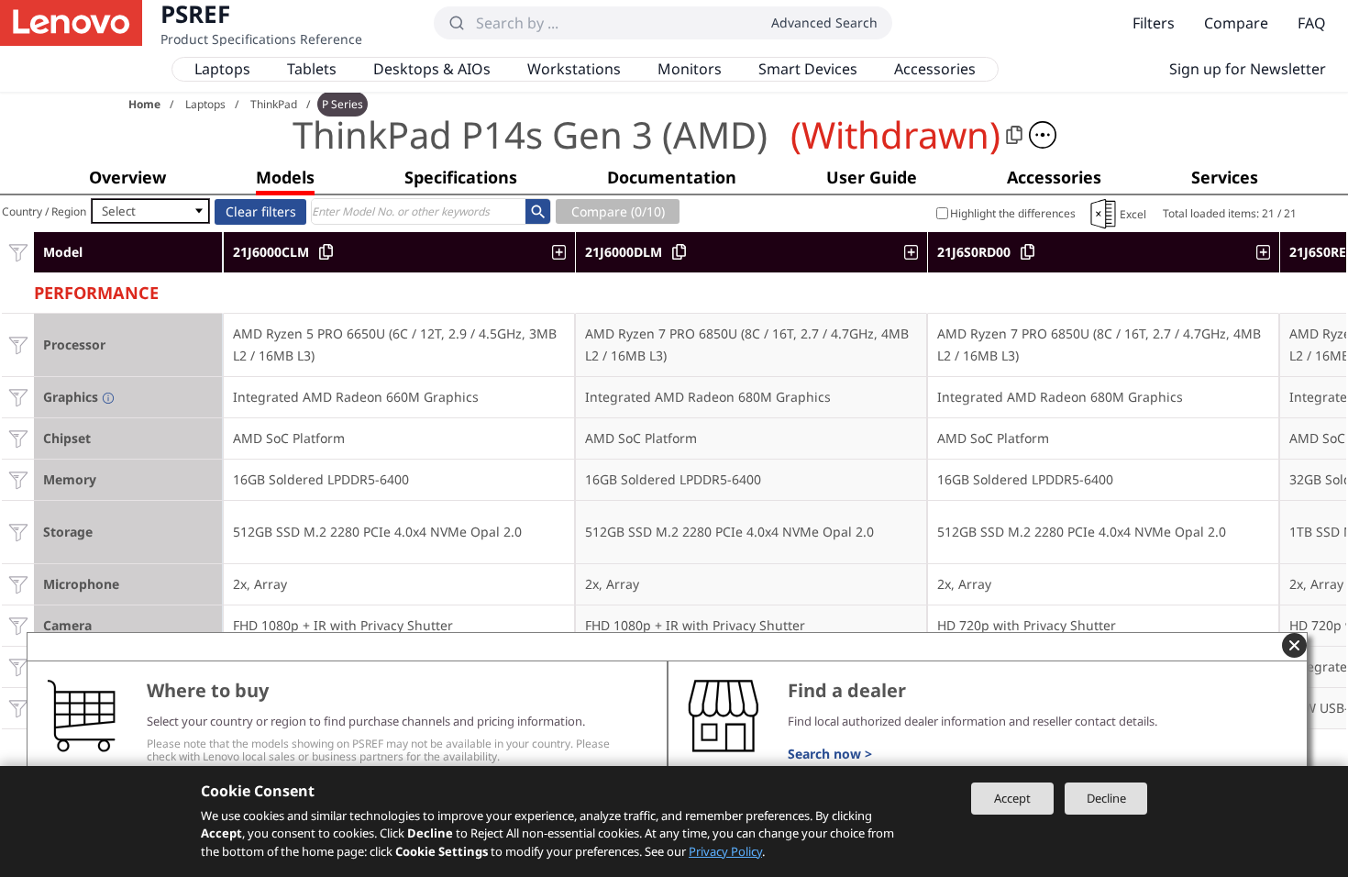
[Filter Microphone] (17, 583)
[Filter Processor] (17, 344)
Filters (1154, 23)
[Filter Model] (17, 251)
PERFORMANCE (96, 290)
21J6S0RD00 (974, 252)
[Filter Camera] (17, 625)
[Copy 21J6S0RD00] (1027, 252)
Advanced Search (824, 22)
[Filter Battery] (17, 666)
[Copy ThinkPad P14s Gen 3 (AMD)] (1014, 135)
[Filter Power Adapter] (17, 707)
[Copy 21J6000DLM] (679, 252)
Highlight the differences (1013, 213)
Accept (1012, 798)
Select (119, 211)
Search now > (830, 753)
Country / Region (44, 211)
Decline (1106, 798)
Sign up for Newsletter (1247, 69)
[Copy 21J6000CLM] (326, 252)
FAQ (1312, 23)
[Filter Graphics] (17, 396)
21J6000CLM (271, 252)
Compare (1236, 23)
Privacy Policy (725, 851)
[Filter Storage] (17, 531)
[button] (1042, 135)
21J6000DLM (623, 252)
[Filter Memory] (17, 479)
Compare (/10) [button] (618, 211)
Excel (1133, 214)
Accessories (935, 69)
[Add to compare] (563, 252)
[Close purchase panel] (1294, 645)
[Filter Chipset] (17, 438)
